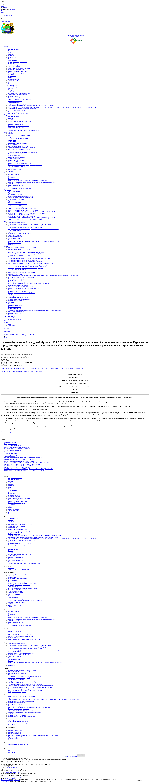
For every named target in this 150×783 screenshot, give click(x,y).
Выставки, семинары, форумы (17, 291)
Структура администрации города (18, 138)
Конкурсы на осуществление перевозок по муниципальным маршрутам (29, 258)
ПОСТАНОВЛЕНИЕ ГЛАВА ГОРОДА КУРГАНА (23, 210)
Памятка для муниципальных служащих (20, 112)
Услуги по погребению (14, 243)
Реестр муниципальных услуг (16, 222)
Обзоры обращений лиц (15, 308)
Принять (139, 780)
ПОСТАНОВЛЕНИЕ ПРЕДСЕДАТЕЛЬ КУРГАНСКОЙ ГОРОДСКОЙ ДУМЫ (31, 211)
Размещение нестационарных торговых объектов (22, 260)
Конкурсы (11, 90)
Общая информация (13, 49)
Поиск (6, 322)
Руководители (12, 140)
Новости (10, 118)
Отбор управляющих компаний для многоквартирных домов (26, 252)
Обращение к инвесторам (15, 274)
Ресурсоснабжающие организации (18, 297)
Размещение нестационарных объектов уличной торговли (25, 261)
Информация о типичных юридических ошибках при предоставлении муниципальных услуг (35, 241)
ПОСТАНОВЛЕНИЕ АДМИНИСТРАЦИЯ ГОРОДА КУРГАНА (27, 207)
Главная (6, 328)
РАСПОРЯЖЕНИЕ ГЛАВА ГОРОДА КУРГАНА (22, 215)
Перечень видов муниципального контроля (20, 232)
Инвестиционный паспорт (15, 280)
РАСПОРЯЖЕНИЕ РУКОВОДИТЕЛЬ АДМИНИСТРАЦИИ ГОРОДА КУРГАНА (32, 218)
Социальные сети (13, 314)
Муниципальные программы (16, 199)
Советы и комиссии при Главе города (19, 135)
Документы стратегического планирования (20, 197)
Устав (9, 52)
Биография (11, 133)
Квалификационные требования (17, 94)
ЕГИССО (10, 171)
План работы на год (13, 179)
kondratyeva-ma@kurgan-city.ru (14, 777)
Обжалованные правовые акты (17, 194)
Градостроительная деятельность (17, 62)
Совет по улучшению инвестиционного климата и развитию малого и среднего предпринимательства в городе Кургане (43, 275)
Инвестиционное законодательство (18, 285)
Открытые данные (9, 316)
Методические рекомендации (16, 110)
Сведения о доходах (13, 183)
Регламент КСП (12, 177)
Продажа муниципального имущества (19, 249)
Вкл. (10, 9)
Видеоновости (12, 76)
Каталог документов (14, 191)
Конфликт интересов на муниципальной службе (22, 108)
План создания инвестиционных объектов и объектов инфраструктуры (29, 283)
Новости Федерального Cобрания (18, 113)
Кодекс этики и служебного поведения (19, 188)
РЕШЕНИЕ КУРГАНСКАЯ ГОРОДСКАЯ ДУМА (22, 208)
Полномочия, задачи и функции (17, 154)
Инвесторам (7, 271)
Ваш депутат (11, 119)
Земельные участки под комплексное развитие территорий (25, 268)
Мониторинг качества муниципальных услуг (21, 233)
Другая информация (14, 238)
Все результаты (5, 21)
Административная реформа (16, 157)
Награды (10, 77)
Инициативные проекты (15, 83)
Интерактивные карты (14, 319)
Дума (5, 115)
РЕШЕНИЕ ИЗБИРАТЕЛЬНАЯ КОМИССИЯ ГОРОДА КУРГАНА (28, 219)
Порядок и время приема (15, 305)
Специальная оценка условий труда (18, 186)
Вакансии (10, 88)
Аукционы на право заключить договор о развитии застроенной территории (30, 263)
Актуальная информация (15, 48)
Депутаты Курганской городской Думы (19, 121)
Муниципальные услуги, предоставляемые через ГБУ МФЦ (25, 227)
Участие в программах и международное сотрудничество (25, 165)
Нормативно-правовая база (16, 311)
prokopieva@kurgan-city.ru (12, 772)
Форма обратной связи (14, 296)
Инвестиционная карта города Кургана (19, 282)
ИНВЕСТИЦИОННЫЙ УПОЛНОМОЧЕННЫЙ (22, 272)
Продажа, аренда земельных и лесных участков (22, 247)
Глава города (8, 132)
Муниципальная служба (11, 85)
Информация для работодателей (17, 98)
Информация (8, 15)
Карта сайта (11, 325)
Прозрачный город (13, 79)
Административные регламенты (17, 204)
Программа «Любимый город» (17, 69)
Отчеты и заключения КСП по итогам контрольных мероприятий (27, 180)
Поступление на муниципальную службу (20, 93)
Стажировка (11, 91)
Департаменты (12, 141)
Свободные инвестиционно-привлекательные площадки (24, 288)
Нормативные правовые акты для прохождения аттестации (25, 201)
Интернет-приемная (14, 129)
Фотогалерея (11, 74)
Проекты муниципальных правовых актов (20, 146)
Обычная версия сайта (7, 11)
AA (2, 6)
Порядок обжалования (14, 193)
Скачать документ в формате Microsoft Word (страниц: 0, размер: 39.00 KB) (23, 371)
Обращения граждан (10, 302)
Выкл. (13, 9)
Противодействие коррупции (16, 73)
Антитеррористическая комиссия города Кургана (22, 152)
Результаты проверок (14, 158)
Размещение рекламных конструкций (19, 255)
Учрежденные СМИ (14, 161)
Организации (12, 58)
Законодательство (13, 96)
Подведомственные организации (17, 143)
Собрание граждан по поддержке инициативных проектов (25, 130)
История (10, 51)
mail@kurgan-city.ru (10, 762)
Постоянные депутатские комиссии (18, 126)
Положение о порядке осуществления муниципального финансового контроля (31, 182)
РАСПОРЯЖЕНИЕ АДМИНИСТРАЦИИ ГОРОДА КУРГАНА (26, 213)
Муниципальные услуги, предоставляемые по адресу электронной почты (29, 224)
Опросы (10, 82)
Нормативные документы (15, 185)
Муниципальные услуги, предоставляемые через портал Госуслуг (27, 225)
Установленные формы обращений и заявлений (22, 147)
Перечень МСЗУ (12, 244)
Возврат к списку (6, 432)
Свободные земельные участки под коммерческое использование (27, 266)
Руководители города (14, 66)
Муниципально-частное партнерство (19, 299)
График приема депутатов (15, 124)
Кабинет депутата (13, 122)
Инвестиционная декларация (16, 279)
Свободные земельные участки (17, 269)
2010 (5, 338)
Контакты (10, 168)
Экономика (11, 55)
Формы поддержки (13, 289)
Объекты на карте (13, 144)
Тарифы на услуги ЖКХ (15, 205)
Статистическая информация (16, 166)
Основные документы (14, 202)
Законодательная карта (14, 313)
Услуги (6, 221)
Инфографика (12, 57)
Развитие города (12, 60)
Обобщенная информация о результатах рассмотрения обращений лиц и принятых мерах (34, 310)
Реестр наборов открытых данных (18, 318)
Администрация (9, 137)
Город (6, 46)
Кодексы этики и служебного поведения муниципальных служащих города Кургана (33, 105)
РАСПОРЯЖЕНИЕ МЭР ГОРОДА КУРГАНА (21, 216)
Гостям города (12, 63)
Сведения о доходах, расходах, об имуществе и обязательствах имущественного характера (34, 104)
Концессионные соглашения (16, 257)
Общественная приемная (15, 169)
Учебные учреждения (14, 102)
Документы (7, 190)
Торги (6, 246)
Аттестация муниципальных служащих (19, 99)
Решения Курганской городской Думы (19, 127)
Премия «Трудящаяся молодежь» (17, 71)
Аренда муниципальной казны (17, 250)
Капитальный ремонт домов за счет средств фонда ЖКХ (24, 254)
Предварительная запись (15, 236)
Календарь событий (13, 80)
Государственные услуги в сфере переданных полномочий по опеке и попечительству (33, 229)
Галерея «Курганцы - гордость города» (19, 68)
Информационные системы (16, 160)
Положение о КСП (13, 174)
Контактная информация (15, 101)
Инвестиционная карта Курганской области (21, 277)
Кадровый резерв (13, 87)
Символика (11, 54)
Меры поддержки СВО (14, 230)
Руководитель (12, 176)
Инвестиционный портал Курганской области (21, 293)
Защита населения (13, 151)
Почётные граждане (14, 65)
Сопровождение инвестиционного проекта (20, 286)
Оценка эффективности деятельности (19, 149)
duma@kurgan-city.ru (11, 767)
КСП (5, 172)
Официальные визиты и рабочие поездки (20, 163)
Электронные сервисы (14, 235)
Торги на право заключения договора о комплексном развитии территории (30, 265)
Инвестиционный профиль (16, 300)
